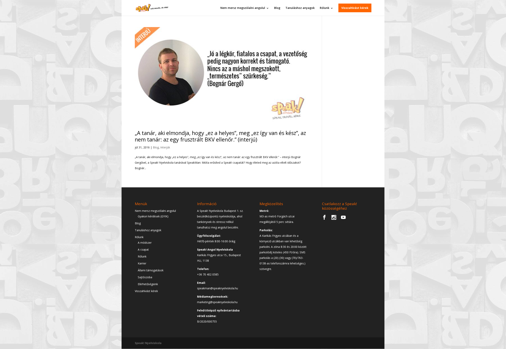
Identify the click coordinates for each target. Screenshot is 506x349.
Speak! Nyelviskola (148, 343)
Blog (277, 8)
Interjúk (165, 147)
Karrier (142, 263)
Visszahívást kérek (354, 8)
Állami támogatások (150, 270)
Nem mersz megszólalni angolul (242, 8)
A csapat (143, 249)
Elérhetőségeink (148, 284)
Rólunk (324, 8)
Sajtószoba (145, 277)
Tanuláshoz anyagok (300, 8)
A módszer (145, 242)
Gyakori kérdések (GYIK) (153, 216)
